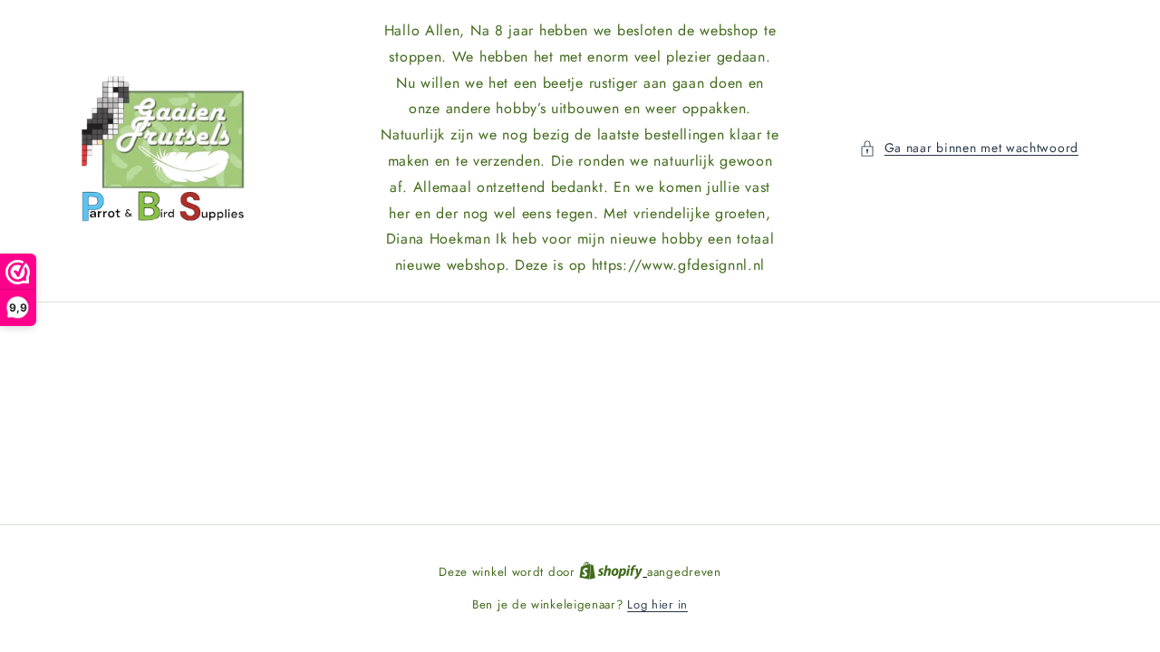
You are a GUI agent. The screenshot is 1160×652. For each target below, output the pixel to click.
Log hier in (657, 604)
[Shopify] (613, 571)
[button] (968, 148)
